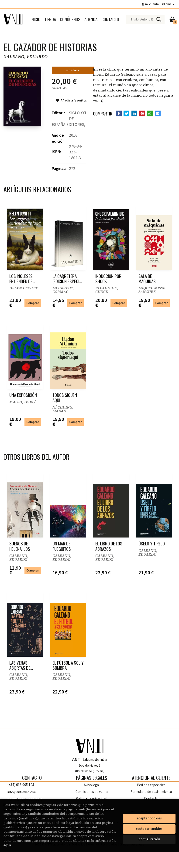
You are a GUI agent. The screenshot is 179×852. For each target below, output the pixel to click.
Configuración (149, 839)
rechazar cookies (149, 828)
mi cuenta (152, 4)
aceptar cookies (149, 818)
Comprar (32, 303)
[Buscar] (159, 19)
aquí (7, 845)
